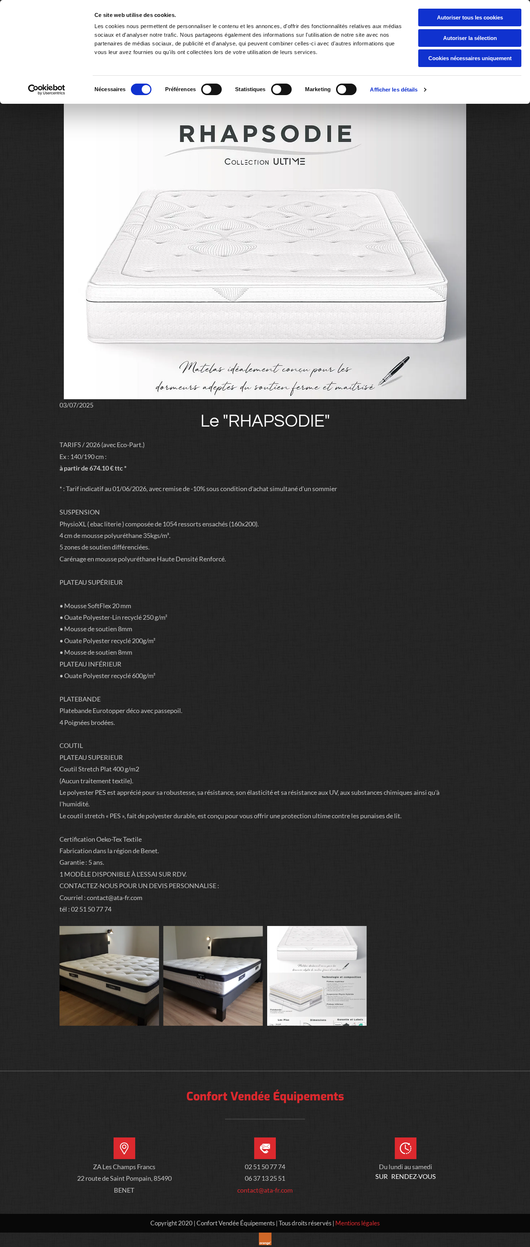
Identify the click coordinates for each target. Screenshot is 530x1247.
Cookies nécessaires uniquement (470, 58)
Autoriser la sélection (470, 38)
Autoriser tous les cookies (470, 17)
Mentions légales (357, 1223)
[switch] (211, 89)
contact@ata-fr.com (265, 1190)
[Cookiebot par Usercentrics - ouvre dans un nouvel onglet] (46, 89)
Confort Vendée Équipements (265, 1096)
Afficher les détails (394, 89)
